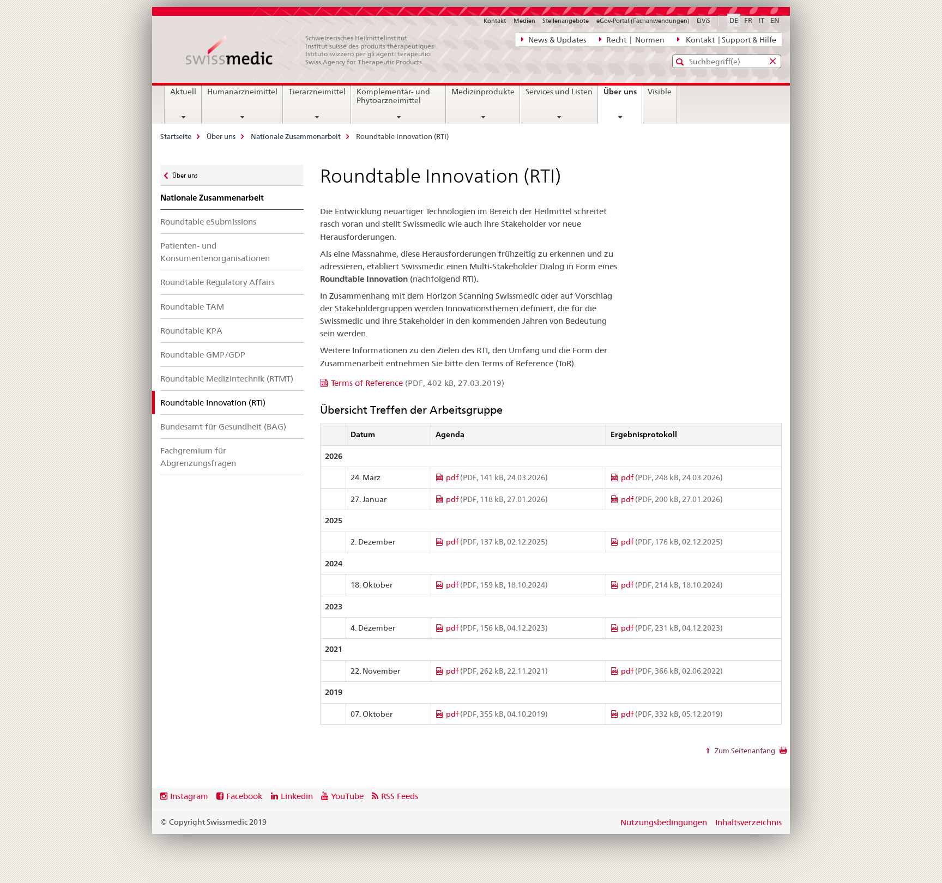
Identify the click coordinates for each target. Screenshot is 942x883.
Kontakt (495, 21)
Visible (660, 91)
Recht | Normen (635, 39)
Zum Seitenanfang (744, 750)
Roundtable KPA (191, 330)
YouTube (347, 796)
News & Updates (557, 39)
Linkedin (297, 796)
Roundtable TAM (192, 306)
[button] (681, 62)
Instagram (189, 796)
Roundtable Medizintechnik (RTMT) (226, 378)
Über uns (622, 95)
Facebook (244, 796)
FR (748, 20)
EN (775, 20)
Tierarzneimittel (317, 91)
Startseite (175, 136)
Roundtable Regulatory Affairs (217, 282)
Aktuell (183, 91)
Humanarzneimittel (242, 91)
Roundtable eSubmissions (208, 221)
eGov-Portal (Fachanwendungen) (643, 21)
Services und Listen (559, 91)
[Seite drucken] (783, 753)
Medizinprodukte (483, 91)
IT (761, 20)
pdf (497, 477)
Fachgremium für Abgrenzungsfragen (198, 456)
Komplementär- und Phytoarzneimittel (393, 96)
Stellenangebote (565, 21)
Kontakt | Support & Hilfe (729, 39)
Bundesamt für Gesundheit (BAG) (223, 426)
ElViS (703, 21)
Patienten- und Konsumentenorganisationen (215, 251)
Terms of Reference (417, 383)
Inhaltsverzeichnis (748, 822)
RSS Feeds (399, 796)
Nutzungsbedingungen (663, 822)
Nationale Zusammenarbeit (296, 136)
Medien (524, 21)
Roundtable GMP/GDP (202, 354)
